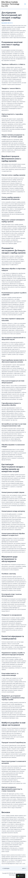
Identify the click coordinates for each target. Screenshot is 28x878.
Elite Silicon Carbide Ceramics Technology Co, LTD (10, 4)
